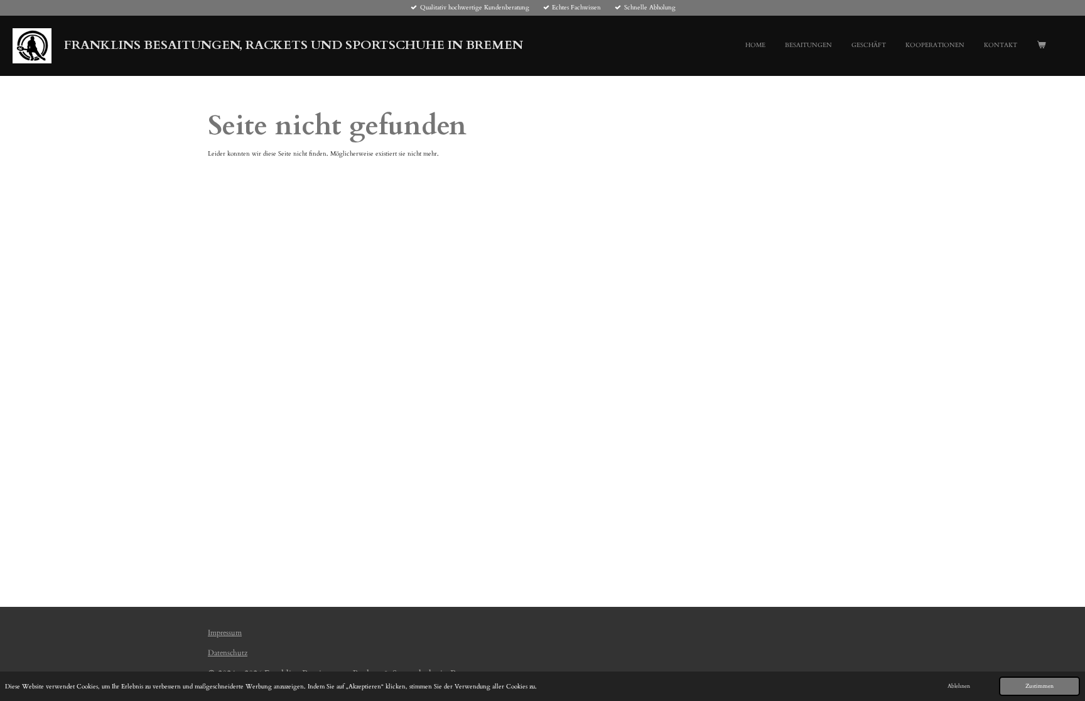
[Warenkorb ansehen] (1041, 45)
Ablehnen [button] (958, 686)
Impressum (225, 633)
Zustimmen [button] (1039, 686)
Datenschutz (227, 653)
